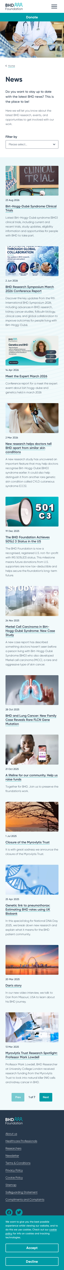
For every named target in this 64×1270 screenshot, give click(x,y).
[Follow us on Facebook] (9, 1212)
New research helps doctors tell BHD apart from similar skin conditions (32, 445)
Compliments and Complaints (25, 1199)
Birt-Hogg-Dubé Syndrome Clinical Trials (32, 202)
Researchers (13, 1148)
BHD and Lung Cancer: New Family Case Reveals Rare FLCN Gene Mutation (32, 700)
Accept (32, 1248)
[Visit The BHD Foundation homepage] (14, 6)
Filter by (11, 137)
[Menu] (54, 6)
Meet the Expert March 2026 (32, 365)
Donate (32, 17)
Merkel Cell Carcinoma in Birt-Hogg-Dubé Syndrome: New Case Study (32, 626)
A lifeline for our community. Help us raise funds (32, 764)
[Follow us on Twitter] (19, 1212)
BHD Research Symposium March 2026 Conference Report (32, 286)
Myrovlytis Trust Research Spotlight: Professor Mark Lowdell (32, 1048)
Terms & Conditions (18, 1163)
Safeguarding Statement (22, 1192)
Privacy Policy (14, 1170)
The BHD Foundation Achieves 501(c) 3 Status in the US (32, 537)
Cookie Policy (14, 1177)
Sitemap (11, 1185)
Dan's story (32, 974)
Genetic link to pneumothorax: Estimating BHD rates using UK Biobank (32, 900)
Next (46, 1097)
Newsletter (12, 1155)
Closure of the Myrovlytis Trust (32, 829)
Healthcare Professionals (21, 1141)
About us (11, 1133)
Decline (32, 1261)
